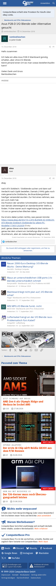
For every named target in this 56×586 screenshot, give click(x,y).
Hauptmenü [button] (4, 3)
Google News (10, 553)
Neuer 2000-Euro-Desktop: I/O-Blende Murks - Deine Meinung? (27, 265)
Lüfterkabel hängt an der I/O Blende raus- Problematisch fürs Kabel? (29, 318)
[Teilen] (50, 46)
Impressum (5, 575)
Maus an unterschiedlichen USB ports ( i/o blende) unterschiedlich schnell (29, 279)
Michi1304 (11, 309)
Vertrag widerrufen (38, 575)
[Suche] (53, 3)
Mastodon (44, 553)
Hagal (9, 298)
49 (6, 455)
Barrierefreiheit (23, 578)
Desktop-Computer (22, 269)
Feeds (7, 548)
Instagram (28, 553)
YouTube (15, 558)
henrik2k (10, 269)
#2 (54, 178)
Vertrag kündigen (8, 578)
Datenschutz (36, 578)
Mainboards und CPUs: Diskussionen (27, 298)
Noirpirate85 (12, 283)
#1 (54, 47)
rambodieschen (10, 31)
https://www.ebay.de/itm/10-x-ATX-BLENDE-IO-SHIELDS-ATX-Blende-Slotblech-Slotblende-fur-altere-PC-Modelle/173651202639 (28, 222)
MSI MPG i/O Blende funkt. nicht (24, 306)
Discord (20, 548)
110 (7, 408)
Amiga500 (11, 323)
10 (6, 501)
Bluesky (33, 548)
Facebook (47, 548)
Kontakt (15, 575)
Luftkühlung (20, 323)
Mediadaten (24, 575)
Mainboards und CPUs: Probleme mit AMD (34, 283)
